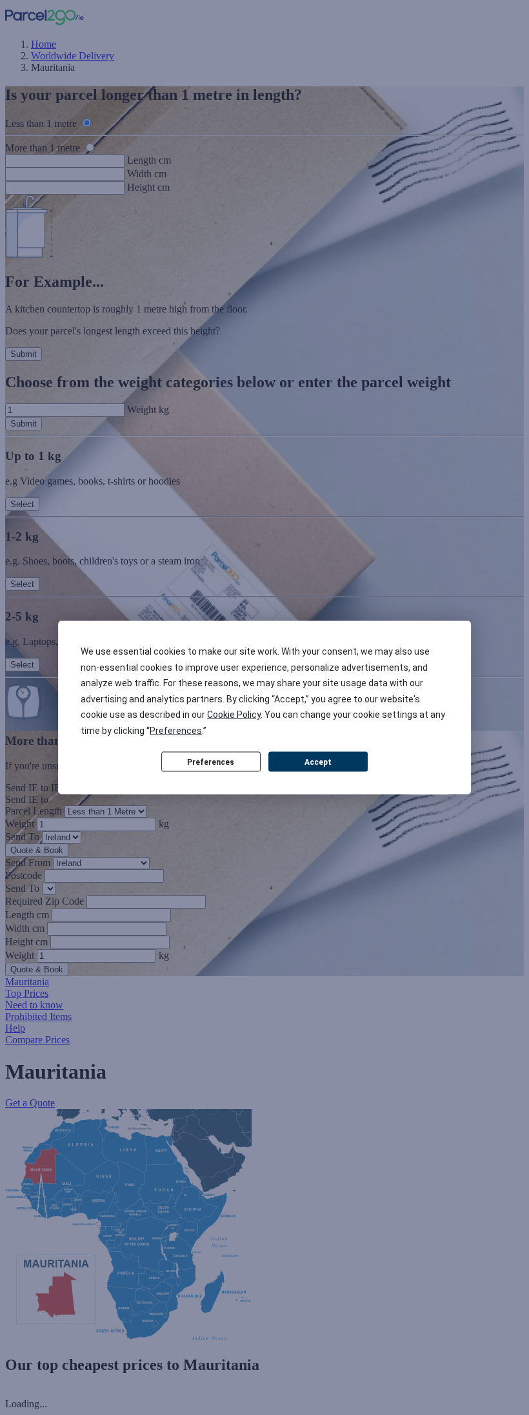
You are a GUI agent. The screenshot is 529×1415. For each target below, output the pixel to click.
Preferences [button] (176, 730)
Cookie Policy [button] (234, 714)
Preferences (210, 761)
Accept (318, 761)
